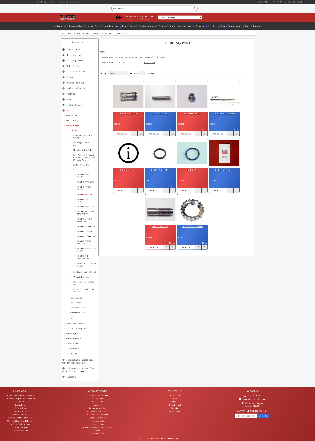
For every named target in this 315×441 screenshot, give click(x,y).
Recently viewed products (97, 395)
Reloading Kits (72, 333)
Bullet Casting (128, 26)
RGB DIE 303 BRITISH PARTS (86, 249)
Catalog (53, 2)
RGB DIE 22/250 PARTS (84, 188)
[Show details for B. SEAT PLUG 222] (160, 96)
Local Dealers (41, 2)
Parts (247, 26)
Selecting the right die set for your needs (97, 428)
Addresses (174, 401)
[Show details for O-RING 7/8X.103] (192, 153)
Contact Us (97, 405)
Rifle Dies (74, 130)
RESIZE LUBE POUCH (224, 170)
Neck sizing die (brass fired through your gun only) (77, 361)
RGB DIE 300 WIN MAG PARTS (84, 242)
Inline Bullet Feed (111, 26)
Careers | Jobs (97, 424)
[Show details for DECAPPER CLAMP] (192, 96)
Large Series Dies (77, 307)
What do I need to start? (97, 414)
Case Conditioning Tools (76, 328)
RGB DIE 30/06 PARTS (86, 236)
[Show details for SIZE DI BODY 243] (160, 209)
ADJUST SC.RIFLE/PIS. (128, 113)
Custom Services (235, 26)
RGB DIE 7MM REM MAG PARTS (85, 212)
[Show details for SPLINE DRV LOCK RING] (192, 209)
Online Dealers (12, 2)
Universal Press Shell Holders (20, 421)
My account (175, 395)
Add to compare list (134, 133)
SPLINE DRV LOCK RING (192, 226)
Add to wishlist (140, 133)
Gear (222, 26)
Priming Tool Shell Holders (20, 417)
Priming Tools (72, 353)
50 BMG (69, 318)
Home (62, 33)
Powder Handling (177, 26)
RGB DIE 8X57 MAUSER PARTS (84, 257)
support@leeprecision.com (252, 399)
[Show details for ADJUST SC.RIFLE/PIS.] (128, 96)
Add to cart (122, 134)
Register (260, 2)
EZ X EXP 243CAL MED (224, 113)
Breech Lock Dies (77, 312)
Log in (267, 2)
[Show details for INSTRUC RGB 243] (128, 153)
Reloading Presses (93, 26)
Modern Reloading (196, 26)
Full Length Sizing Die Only (83, 143)
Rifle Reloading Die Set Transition (20, 398)
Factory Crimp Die (81, 165)
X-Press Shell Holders (20, 424)
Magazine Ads (97, 421)
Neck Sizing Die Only (82, 150)
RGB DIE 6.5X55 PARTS (84, 200)
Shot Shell (212, 26)
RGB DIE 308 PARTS (85, 231)
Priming (162, 26)
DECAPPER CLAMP (192, 113)
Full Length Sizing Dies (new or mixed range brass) (78, 370)
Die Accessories (76, 302)
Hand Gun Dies (76, 298)
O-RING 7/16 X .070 (160, 170)
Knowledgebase (97, 433)
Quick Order (174, 411)
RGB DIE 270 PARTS (85, 206)
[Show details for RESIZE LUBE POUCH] (224, 153)
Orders (175, 398)
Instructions (75, 2)
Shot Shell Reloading (75, 323)
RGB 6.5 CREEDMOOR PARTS (86, 264)
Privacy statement (20, 427)
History (20, 401)
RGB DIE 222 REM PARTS (84, 175)
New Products (59, 26)
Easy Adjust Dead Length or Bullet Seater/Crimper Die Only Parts (84, 157)
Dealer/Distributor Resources (97, 411)
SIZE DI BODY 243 (160, 226)
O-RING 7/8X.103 (192, 170)
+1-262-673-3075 (252, 395)
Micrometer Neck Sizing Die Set (83, 290)
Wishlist (174, 408)
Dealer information (97, 408)
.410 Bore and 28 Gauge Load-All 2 (20, 395)
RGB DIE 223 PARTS (85, 182)
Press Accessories (73, 348)
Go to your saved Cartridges (140, 19)
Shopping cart (175, 405)
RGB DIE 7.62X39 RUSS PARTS (84, 220)
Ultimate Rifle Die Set (82, 277)
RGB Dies (77, 169)
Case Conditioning (147, 26)
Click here (159, 57)
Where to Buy (97, 401)
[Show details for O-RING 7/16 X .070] (160, 153)
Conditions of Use (20, 430)
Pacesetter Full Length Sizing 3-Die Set (82, 136)
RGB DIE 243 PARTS (85, 194)
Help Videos (63, 2)
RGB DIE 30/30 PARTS (86, 226)
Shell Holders (72, 115)
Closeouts (257, 26)
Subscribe (263, 416)
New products (98, 398)
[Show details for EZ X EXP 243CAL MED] (224, 96)
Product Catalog (20, 411)
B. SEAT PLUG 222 (160, 113)
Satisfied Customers (97, 417)
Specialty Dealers (27, 2)
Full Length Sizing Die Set (84, 272)
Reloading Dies (75, 26)
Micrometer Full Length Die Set (83, 283)
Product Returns (20, 414)
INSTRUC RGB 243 (128, 170)
